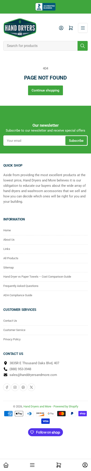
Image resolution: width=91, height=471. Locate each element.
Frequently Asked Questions (20, 286)
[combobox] (45, 46)
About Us (9, 239)
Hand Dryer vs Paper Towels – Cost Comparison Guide (37, 276)
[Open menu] (83, 28)
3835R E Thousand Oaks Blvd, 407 (34, 363)
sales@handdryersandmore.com (33, 375)
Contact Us (10, 320)
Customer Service (14, 330)
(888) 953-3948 (20, 369)
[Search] (82, 46)
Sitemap (8, 267)
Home (7, 230)
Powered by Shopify (65, 406)
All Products (10, 258)
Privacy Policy (12, 339)
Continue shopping (45, 90)
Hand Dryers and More (37, 406)
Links (6, 249)
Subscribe (76, 141)
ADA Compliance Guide (17, 295)
